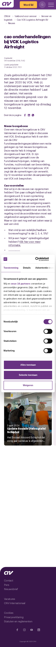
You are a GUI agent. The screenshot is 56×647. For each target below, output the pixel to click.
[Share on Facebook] (25, 115)
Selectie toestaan (28, 375)
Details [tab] (27, 267)
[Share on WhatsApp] (33, 115)
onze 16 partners (20, 283)
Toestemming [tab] (11, 267)
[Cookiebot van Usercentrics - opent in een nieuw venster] (39, 259)
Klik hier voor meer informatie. (24, 243)
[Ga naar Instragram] (24, 630)
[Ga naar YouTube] (31, 630)
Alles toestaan (28, 364)
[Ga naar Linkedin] (39, 630)
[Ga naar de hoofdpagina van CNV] (7, 3)
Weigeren (28, 385)
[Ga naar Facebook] (17, 630)
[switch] (48, 331)
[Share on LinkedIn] (29, 115)
